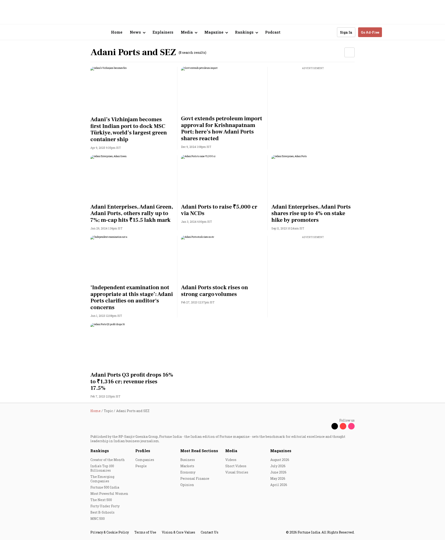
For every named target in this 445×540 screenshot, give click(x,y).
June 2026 (278, 472)
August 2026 (279, 459)
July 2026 (278, 466)
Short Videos (235, 466)
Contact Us (209, 532)
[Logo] (88, 32)
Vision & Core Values (178, 532)
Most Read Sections (199, 450)
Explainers (163, 32)
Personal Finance (194, 478)
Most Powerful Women (109, 493)
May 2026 (277, 478)
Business (187, 459)
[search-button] (330, 32)
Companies (144, 459)
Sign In (346, 32)
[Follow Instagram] (351, 426)
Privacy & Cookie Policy (109, 532)
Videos (230, 459)
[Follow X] (334, 426)
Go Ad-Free (370, 32)
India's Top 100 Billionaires (102, 468)
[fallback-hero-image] (132, 90)
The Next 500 (101, 500)
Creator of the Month (107, 459)
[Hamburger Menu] (66, 32)
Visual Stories (236, 472)
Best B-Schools (102, 512)
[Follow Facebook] (326, 426)
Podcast (272, 32)
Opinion (187, 485)
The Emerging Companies (102, 478)
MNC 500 (97, 518)
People (141, 466)
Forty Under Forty (105, 506)
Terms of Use (145, 532)
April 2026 (278, 485)
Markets (187, 466)
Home (116, 32)
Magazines (280, 450)
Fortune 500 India (104, 487)
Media (231, 450)
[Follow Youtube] (343, 426)
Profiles (142, 450)
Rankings (99, 450)
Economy (187, 472)
